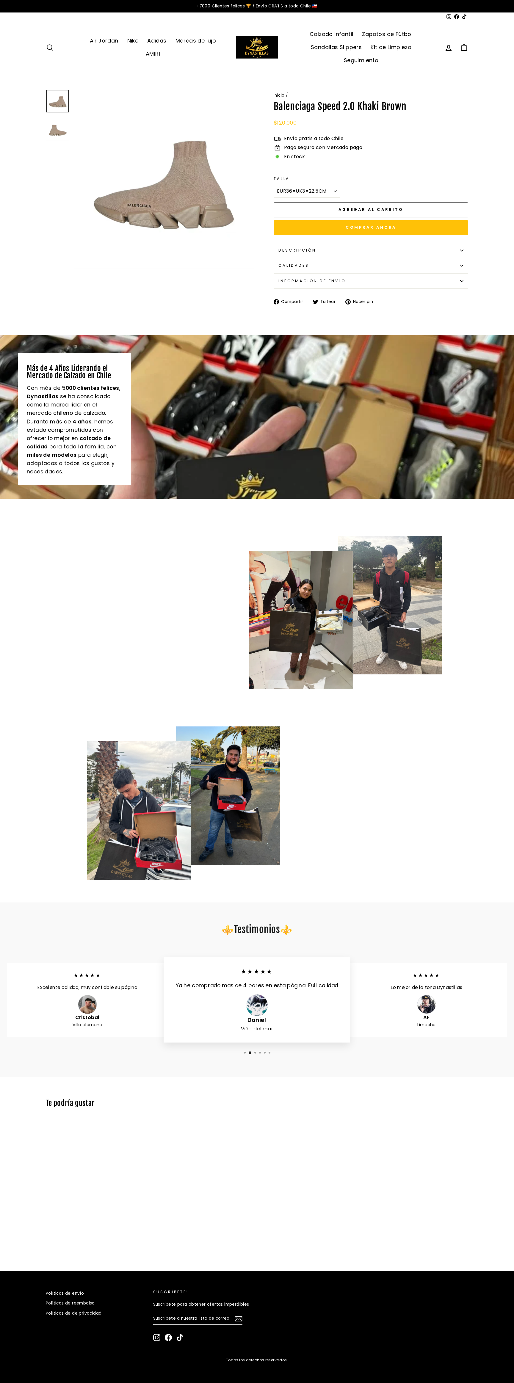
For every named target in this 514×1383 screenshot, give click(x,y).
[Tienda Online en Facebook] (168, 1337)
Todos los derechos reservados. (257, 1359)
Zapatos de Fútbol (387, 34)
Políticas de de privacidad (73, 1313)
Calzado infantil (331, 34)
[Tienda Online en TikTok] (180, 1337)
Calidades (293, 265)
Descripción (297, 250)
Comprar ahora (371, 227)
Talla (282, 178)
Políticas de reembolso (70, 1303)
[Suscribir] (238, 1319)
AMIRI (153, 53)
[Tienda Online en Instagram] (156, 1337)
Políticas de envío (65, 1293)
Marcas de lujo (195, 40)
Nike (133, 40)
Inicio (279, 95)
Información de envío (312, 280)
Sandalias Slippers (336, 47)
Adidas (156, 40)
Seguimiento (361, 60)
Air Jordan (104, 40)
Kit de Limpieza (391, 47)
